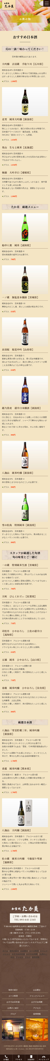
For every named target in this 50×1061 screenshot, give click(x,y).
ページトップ (44, 1059)
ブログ (27, 957)
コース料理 (34, 951)
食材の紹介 (14, 951)
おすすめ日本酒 (18, 954)
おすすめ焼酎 (31, 954)
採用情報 (35, 957)
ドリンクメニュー (36, 996)
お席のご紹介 (13, 1008)
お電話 (6, 1059)
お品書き (31, 1059)
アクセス (18, 1059)
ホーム (5, 951)
